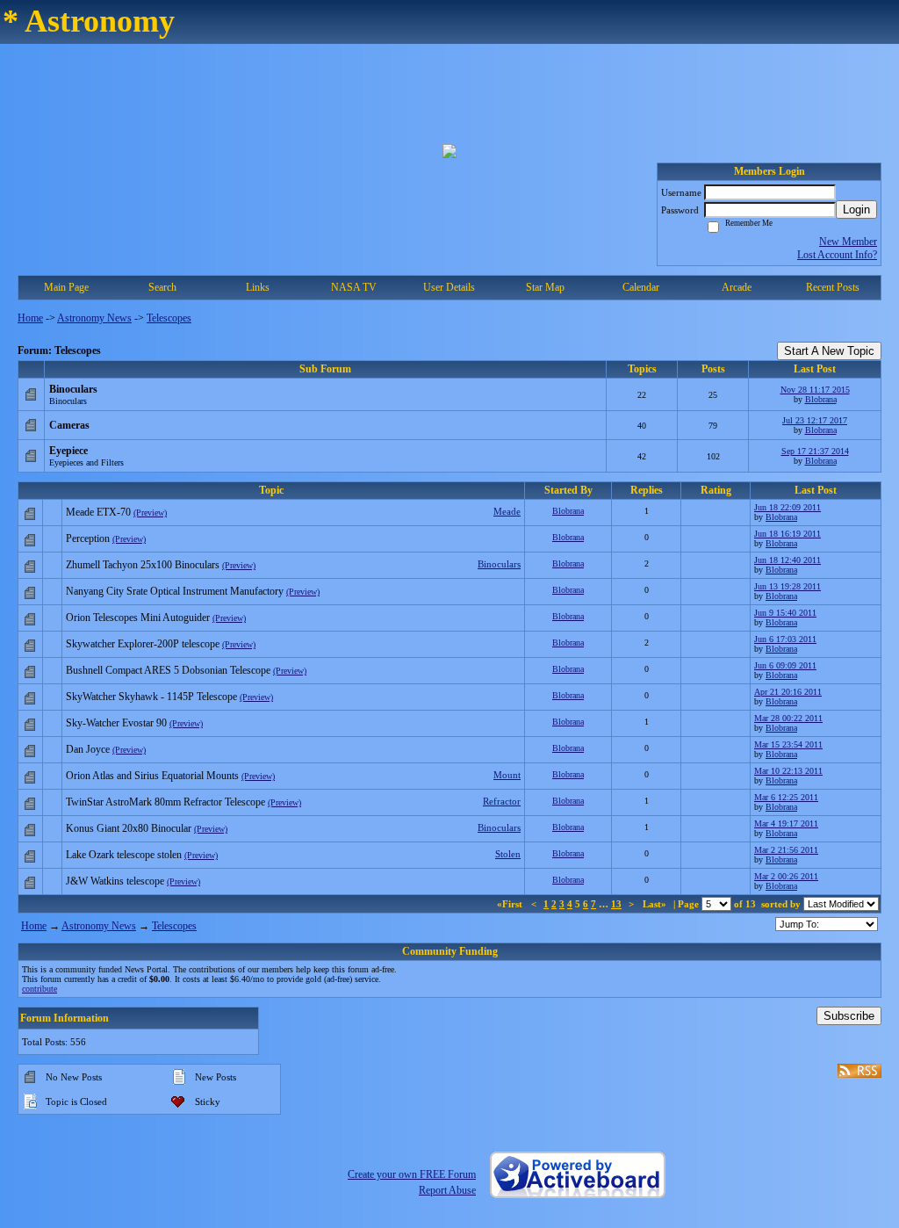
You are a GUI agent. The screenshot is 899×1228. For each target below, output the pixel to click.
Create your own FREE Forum (412, 1174)
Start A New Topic (829, 351)
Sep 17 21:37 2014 (815, 451)
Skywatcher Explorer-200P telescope (142, 644)
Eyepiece (68, 450)
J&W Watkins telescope (115, 881)
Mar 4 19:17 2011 (786, 823)
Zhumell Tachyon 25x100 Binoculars (142, 565)
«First (511, 904)
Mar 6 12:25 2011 (786, 797)
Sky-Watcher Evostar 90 (116, 723)
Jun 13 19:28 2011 (787, 586)
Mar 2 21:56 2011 (786, 850)
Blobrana (821, 399)
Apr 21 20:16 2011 (788, 692)
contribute (39, 988)
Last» (656, 904)
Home (30, 318)
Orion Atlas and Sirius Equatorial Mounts (152, 775)
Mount (507, 774)
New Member (848, 241)
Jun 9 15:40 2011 (785, 613)
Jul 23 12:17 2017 (814, 420)
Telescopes (169, 318)
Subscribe (848, 1015)
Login (856, 209)
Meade (507, 511)
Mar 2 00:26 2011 (786, 876)
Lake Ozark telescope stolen (124, 855)
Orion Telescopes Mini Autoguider (138, 617)
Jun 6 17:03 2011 (785, 639)
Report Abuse (447, 1190)
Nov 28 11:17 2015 (815, 389)
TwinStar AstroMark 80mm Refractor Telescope (165, 802)
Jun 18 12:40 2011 (787, 560)
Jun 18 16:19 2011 (787, 533)
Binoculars (73, 389)
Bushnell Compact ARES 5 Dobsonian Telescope (168, 670)
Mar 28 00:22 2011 (788, 718)
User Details (449, 287)
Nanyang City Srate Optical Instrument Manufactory (175, 591)
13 (616, 904)
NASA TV (354, 287)
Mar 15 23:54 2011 (788, 744)
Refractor (502, 801)
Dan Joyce (88, 749)
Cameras (69, 425)
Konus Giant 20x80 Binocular (128, 828)
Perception (88, 538)
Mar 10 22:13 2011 (788, 771)
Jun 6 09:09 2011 (785, 665)
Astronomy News (94, 318)
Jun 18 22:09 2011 (787, 507)
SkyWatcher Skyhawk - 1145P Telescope (151, 696)
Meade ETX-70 (98, 512)
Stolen (508, 854)
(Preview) (150, 512)
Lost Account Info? (837, 255)
